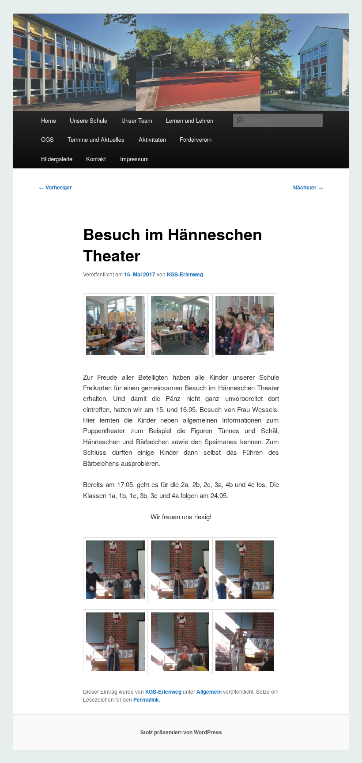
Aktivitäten (152, 139)
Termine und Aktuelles (96, 139)
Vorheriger (55, 187)
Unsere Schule (88, 120)
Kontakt (96, 159)
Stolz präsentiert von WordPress (181, 732)
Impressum (134, 159)
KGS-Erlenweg (185, 274)
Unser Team (136, 120)
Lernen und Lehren (189, 120)
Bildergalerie (56, 159)
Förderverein (195, 139)
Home (48, 120)
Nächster (308, 187)
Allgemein (209, 691)
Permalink (146, 699)
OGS (47, 139)
